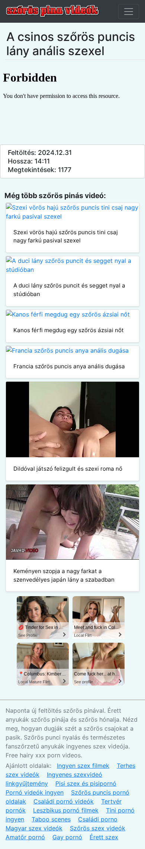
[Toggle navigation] (128, 11)
